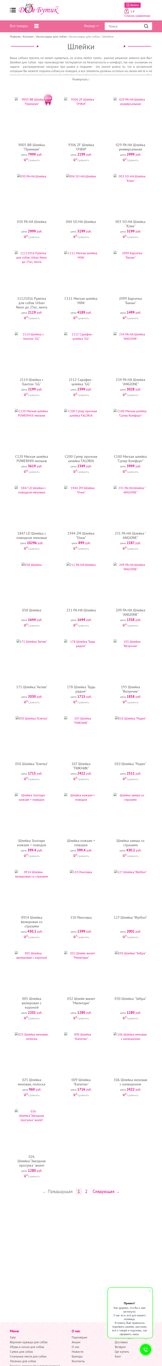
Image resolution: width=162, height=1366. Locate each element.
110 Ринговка (81, 917)
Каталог (28, 36)
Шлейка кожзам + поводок (81, 842)
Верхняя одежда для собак (29, 1342)
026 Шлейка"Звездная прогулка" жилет (32, 1161)
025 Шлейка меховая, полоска (31, 1082)
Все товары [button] (19, 26)
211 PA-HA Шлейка (81, 610)
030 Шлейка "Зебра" (130, 998)
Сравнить (34, 160)
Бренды (77, 1356)
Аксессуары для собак (51, 36)
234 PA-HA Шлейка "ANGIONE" (130, 381)
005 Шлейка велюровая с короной (31, 1003)
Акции (76, 1342)
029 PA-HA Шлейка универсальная (130, 147)
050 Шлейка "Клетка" (31, 764)
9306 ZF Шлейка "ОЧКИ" (81, 147)
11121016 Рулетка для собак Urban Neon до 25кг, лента (31, 302)
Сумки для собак (21, 1352)
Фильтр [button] (89, 26)
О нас (75, 1347)
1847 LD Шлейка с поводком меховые (31, 535)
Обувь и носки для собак (27, 1347)
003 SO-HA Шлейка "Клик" (130, 223)
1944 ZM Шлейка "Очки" (81, 535)
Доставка (121, 1342)
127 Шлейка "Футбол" (130, 917)
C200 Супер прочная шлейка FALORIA (81, 458)
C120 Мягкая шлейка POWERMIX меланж (31, 458)
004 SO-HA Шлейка (81, 221)
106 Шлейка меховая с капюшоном (130, 1082)
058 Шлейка (31, 610)
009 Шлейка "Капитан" (81, 1082)
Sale (13, 1337)
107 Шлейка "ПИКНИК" (81, 766)
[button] (13, 10)
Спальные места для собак (28, 1356)
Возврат (120, 1347)
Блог (118, 1356)
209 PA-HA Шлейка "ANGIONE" (130, 612)
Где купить (122, 1352)
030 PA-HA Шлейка (31, 221)
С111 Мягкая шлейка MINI (81, 300)
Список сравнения (137, 16)
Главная (15, 36)
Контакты (78, 1361)
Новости (77, 1352)
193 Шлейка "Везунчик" (130, 689)
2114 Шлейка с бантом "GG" (31, 381)
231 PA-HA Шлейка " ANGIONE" (130, 535)
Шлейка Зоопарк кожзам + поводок (31, 842)
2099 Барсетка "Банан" (130, 300)
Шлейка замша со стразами (130, 842)
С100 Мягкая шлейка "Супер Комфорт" (130, 458)
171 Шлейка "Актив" (31, 687)
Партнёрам (79, 1337)
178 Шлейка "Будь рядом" (81, 689)
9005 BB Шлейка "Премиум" (31, 147)
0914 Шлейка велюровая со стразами (31, 921)
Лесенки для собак (23, 1361)
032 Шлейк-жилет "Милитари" (81, 1000)
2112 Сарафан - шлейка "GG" (81, 381)
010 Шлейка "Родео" (130, 764)
